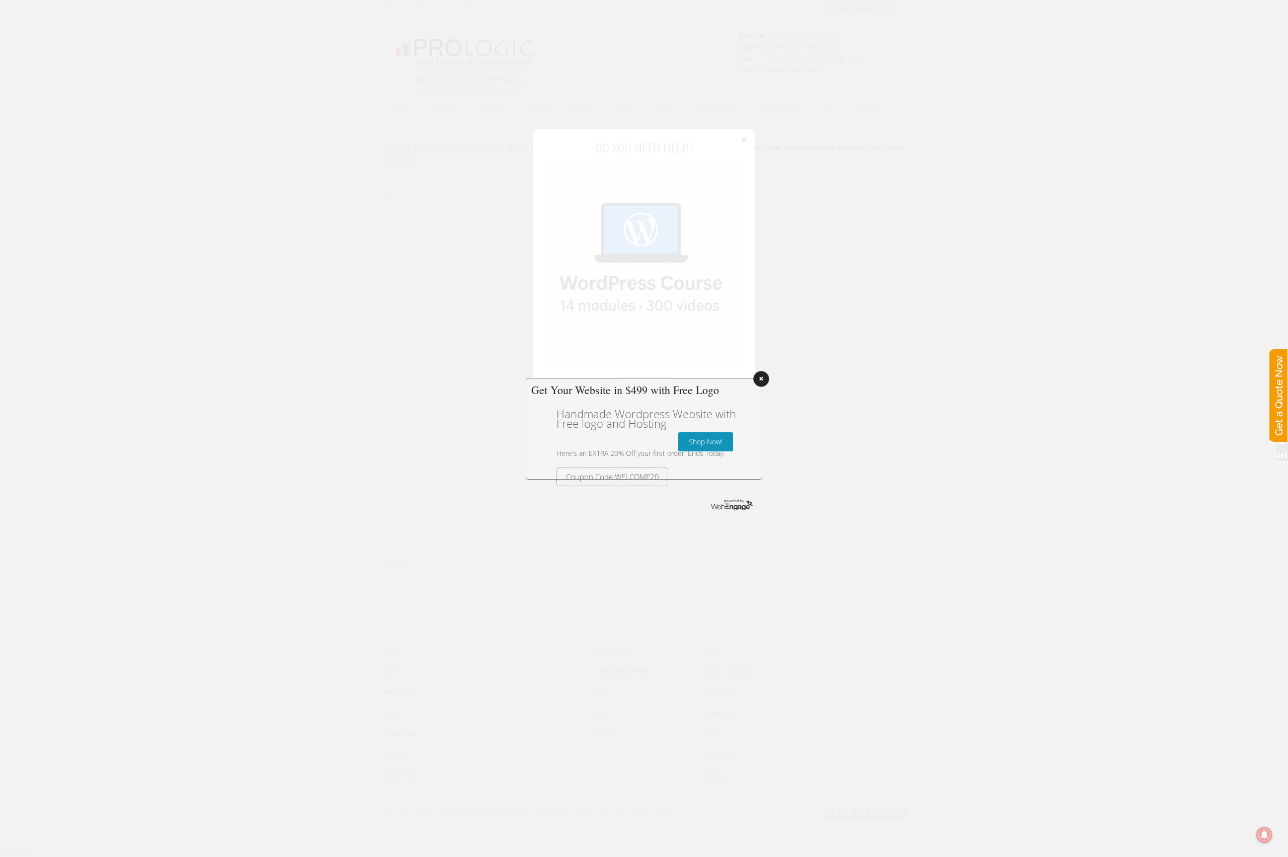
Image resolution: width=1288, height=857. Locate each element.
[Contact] (1278, 385)
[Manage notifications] (1264, 835)
